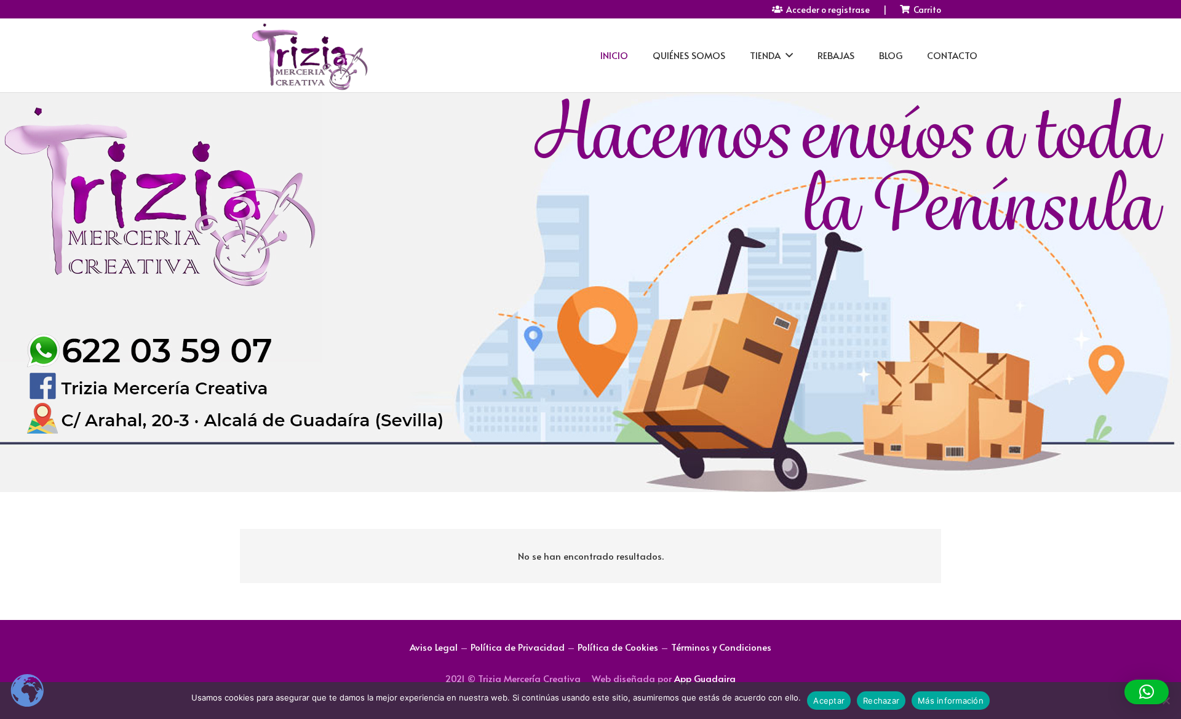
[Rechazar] (1165, 700)
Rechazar (881, 700)
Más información (951, 700)
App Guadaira (705, 678)
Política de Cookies (618, 646)
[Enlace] (309, 55)
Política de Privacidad (518, 646)
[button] (1146, 692)
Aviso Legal (434, 646)
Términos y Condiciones (721, 646)
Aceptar (829, 700)
